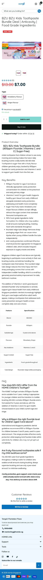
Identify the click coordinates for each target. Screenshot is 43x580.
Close (21, 536)
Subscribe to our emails (12, 560)
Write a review (21, 507)
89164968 (8, 528)
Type (4, 92)
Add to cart (25, 119)
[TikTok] (17, 557)
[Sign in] (36, 4)
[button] (37, 49)
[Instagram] (2, 556)
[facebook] (12, 556)
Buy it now (21, 127)
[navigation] (18, 73)
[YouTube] (8, 556)
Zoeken (39, 11)
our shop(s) (17, 109)
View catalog (3, 4)
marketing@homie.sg (13, 532)
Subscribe (38, 565)
